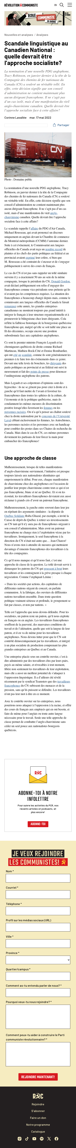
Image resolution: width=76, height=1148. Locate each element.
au (19, 355)
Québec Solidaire (14, 516)
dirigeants (55, 363)
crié (15, 355)
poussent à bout (53, 568)
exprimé (30, 257)
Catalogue (38, 1131)
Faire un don (38, 1117)
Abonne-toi (38, 824)
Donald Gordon (60, 281)
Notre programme (38, 1124)
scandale (27, 355)
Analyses (42, 34)
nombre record (53, 249)
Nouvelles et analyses (18, 34)
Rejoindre (38, 1104)
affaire (34, 228)
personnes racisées (15, 412)
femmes (48, 408)
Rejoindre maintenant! (38, 1077)
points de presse (39, 371)
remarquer (10, 306)
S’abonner (38, 1111)
